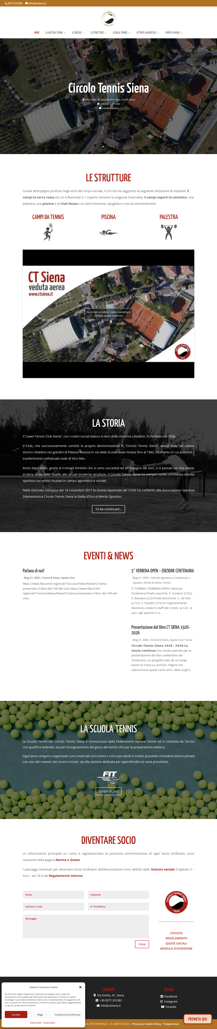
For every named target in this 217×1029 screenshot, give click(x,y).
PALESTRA (169, 217)
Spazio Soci (68, 577)
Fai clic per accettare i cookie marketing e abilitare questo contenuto (108, 314)
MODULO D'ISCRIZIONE (176, 948)
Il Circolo (76, 33)
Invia (142, 944)
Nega (40, 1014)
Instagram (170, 1001)
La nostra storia (54, 33)
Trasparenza (171, 1024)
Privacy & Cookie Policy (146, 1024)
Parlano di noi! (33, 571)
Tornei (166, 582)
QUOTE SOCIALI (176, 943)
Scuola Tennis (120, 33)
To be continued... (108, 509)
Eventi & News (173, 33)
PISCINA (108, 217)
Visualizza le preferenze (67, 1014)
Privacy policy (36, 1022)
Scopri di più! (108, 791)
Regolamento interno (65, 876)
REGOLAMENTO (176, 938)
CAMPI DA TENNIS (48, 217)
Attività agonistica (146, 33)
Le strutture (97, 33)
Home (36, 33)
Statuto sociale (163, 869)
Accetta (16, 1014)
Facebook (170, 996)
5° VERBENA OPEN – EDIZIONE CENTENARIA (162, 571)
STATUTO (176, 933)
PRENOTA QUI (197, 1019)
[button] (80, 987)
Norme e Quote (68, 860)
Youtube (170, 1007)
